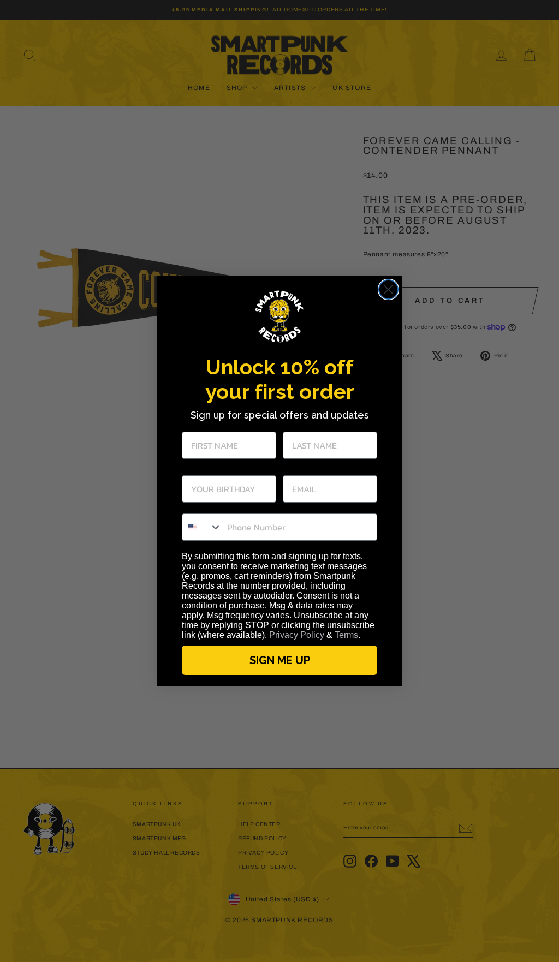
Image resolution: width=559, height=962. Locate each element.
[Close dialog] (388, 289)
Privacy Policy (296, 635)
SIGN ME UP (279, 660)
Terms (346, 635)
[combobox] (202, 527)
